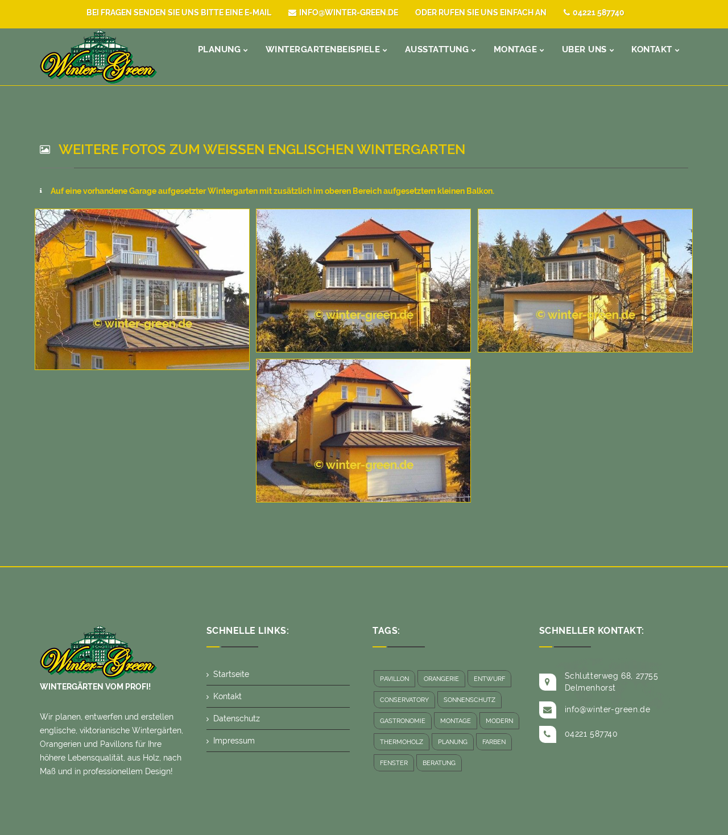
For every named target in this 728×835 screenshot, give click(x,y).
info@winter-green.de (348, 12)
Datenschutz (236, 718)
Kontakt (227, 696)
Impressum (234, 740)
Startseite (231, 674)
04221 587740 (598, 12)
